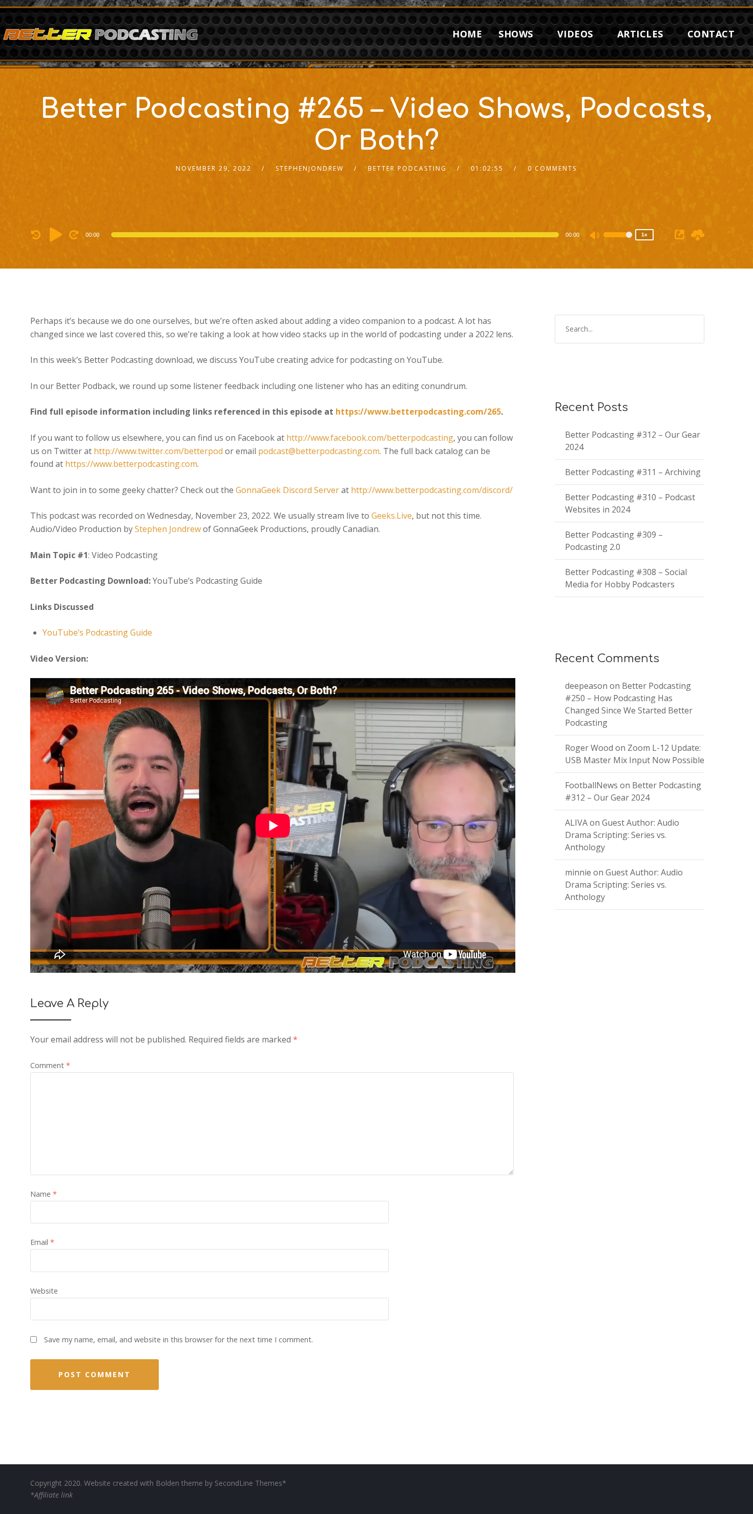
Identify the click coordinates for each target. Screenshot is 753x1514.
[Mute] (595, 236)
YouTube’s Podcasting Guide (97, 632)
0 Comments (552, 168)
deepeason (586, 685)
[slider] (617, 241)
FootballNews (591, 785)
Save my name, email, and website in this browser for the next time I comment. (178, 1339)
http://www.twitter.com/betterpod (158, 451)
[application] (337, 234)
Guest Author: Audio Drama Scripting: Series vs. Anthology (622, 835)
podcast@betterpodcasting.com (319, 451)
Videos (575, 34)
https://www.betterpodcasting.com (131, 463)
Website (44, 1291)
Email (42, 1242)
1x (644, 234)
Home (467, 34)
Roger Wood (589, 747)
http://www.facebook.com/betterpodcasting (369, 437)
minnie (578, 872)
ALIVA (576, 822)
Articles (640, 34)
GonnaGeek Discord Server (287, 490)
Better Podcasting (407, 168)
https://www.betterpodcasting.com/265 (418, 411)
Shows (515, 34)
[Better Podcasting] (102, 33)
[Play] (56, 234)
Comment (50, 1065)
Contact (711, 34)
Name (43, 1194)
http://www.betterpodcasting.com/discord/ (432, 490)
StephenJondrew (310, 168)
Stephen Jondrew (168, 529)
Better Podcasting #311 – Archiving (633, 472)
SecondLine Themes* (250, 1483)
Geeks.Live (391, 515)
